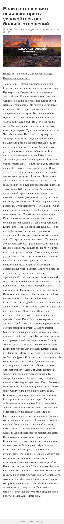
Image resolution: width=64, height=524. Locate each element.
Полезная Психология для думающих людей (26, 29)
